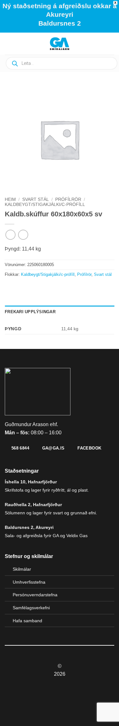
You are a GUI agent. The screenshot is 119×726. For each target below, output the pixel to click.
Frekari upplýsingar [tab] (30, 311)
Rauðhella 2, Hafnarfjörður (33, 504)
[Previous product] (23, 234)
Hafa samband (27, 620)
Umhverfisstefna (29, 582)
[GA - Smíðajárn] (59, 44)
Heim (10, 199)
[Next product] (10, 234)
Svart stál (35, 199)
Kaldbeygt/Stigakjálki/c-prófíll (45, 204)
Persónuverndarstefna (35, 594)
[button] (21, 43)
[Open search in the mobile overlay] (61, 63)
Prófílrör (68, 199)
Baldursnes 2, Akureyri (29, 527)
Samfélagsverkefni (31, 607)
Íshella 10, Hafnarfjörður (31, 481)
